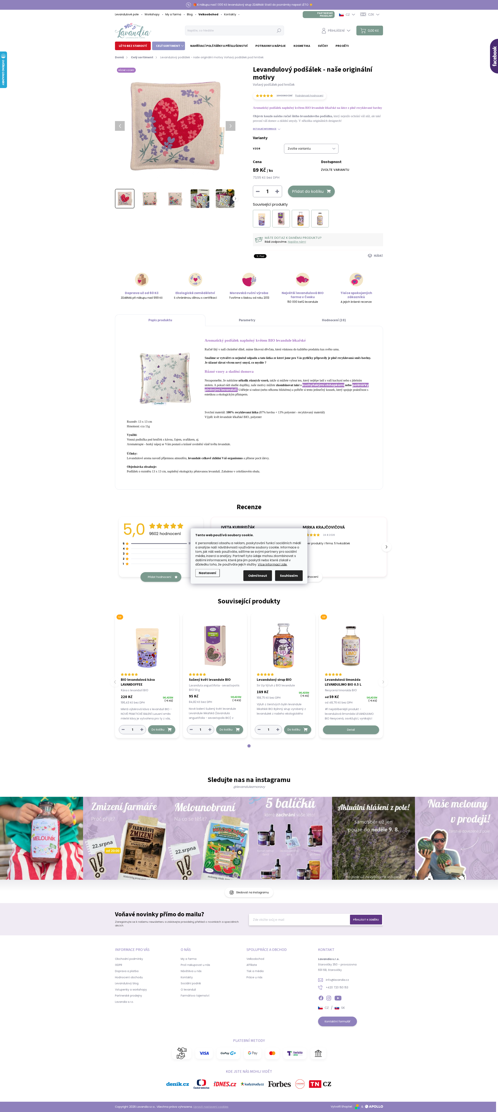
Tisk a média (255, 971)
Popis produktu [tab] (160, 320)
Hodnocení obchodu (129, 977)
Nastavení (207, 573)
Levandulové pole (127, 14)
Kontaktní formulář (337, 1021)
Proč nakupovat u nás (195, 965)
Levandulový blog (127, 983)
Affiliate (251, 965)
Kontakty (230, 14)
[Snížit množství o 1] (123, 729)
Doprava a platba (127, 971)
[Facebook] (321, 997)
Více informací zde (272, 564)
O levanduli (188, 990)
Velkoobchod (208, 14)
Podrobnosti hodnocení (309, 95)
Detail (351, 730)
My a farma (173, 14)
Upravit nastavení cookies (210, 1107)
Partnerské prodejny (325, 14)
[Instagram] (329, 997)
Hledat (279, 30)
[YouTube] (338, 997)
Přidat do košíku (308, 191)
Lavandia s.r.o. (124, 1002)
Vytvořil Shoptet (341, 1107)
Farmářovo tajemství (195, 996)
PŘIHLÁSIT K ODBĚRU (366, 919)
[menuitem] (133, 46)
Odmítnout (257, 575)
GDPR (118, 965)
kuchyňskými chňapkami (323, 385)
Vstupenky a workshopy (131, 990)
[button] (386, 547)
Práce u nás (254, 977)
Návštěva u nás (191, 971)
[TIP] (147, 645)
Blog (190, 14)
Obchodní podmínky (129, 959)
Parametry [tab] (247, 320)
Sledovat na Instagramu (252, 892)
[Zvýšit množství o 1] (142, 729)
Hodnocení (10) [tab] (334, 320)
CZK (371, 14)
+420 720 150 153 (337, 987)
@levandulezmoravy (249, 787)
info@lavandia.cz (337, 980)
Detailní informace (264, 129)
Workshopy (152, 14)
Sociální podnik (191, 983)
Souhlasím (289, 575)
